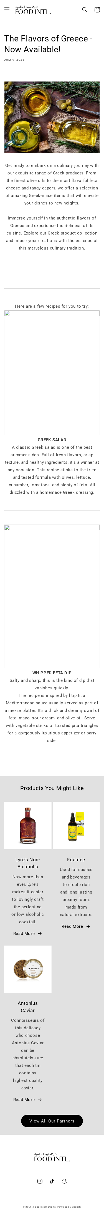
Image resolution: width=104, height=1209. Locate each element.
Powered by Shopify (69, 1206)
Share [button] (16, 73)
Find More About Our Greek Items (52, 263)
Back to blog (55, 763)
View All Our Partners (52, 1121)
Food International (45, 1206)
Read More (24, 933)
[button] (7, 10)
